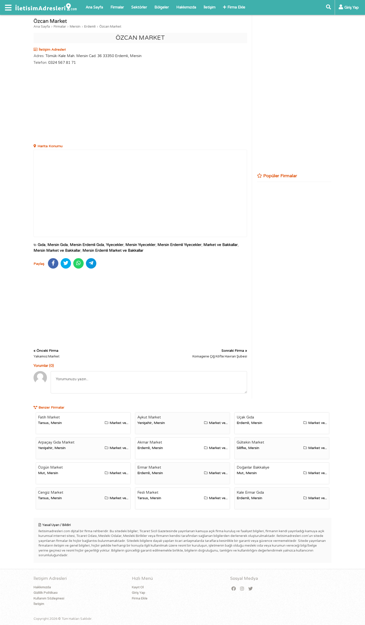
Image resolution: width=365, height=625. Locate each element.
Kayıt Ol (138, 587)
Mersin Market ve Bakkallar (57, 250)
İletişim (210, 7)
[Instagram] (242, 588)
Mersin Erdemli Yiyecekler (179, 245)
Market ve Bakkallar (220, 245)
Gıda (41, 245)
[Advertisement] (140, 105)
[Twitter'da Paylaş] (66, 263)
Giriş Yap (138, 593)
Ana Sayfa (94, 7)
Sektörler (139, 7)
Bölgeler (161, 7)
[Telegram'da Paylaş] (91, 263)
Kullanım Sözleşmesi (49, 598)
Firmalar (117, 7)
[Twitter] (250, 588)
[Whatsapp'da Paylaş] (78, 263)
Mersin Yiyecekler (140, 245)
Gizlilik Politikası (46, 593)
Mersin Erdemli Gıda (87, 245)
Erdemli (90, 27)
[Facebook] (233, 588)
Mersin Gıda (57, 245)
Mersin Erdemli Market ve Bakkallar (112, 250)
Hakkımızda (186, 7)
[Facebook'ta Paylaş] (53, 263)
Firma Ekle (236, 7)
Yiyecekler (114, 245)
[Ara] (328, 7)
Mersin (75, 27)
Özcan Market (110, 27)
